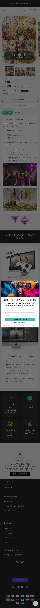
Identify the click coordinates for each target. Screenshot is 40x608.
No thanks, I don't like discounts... (20, 322)
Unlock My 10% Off (20, 319)
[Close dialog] (37, 282)
